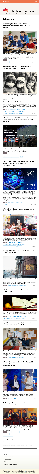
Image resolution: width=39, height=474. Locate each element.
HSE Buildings (6, 462)
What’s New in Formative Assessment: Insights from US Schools (18, 210)
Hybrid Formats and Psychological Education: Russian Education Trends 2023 (18, 324)
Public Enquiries (6, 466)
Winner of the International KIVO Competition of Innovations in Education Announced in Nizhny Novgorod (18, 364)
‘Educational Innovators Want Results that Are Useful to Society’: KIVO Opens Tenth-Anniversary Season (18, 163)
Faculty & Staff (6, 461)
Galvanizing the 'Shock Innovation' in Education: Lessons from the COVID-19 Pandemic (16, 25)
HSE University (7, 1)
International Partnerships (8, 459)
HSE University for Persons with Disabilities (10, 464)
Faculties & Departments (8, 457)
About (5, 451)
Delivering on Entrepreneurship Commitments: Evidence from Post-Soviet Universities (18, 404)
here (7, 471)
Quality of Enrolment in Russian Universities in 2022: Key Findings (18, 252)
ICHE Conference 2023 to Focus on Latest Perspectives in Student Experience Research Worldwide (18, 120)
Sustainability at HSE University (9, 456)
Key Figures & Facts (7, 454)
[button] (17, 449)
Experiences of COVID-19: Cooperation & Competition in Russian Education (17, 67)
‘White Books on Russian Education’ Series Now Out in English (19, 291)
